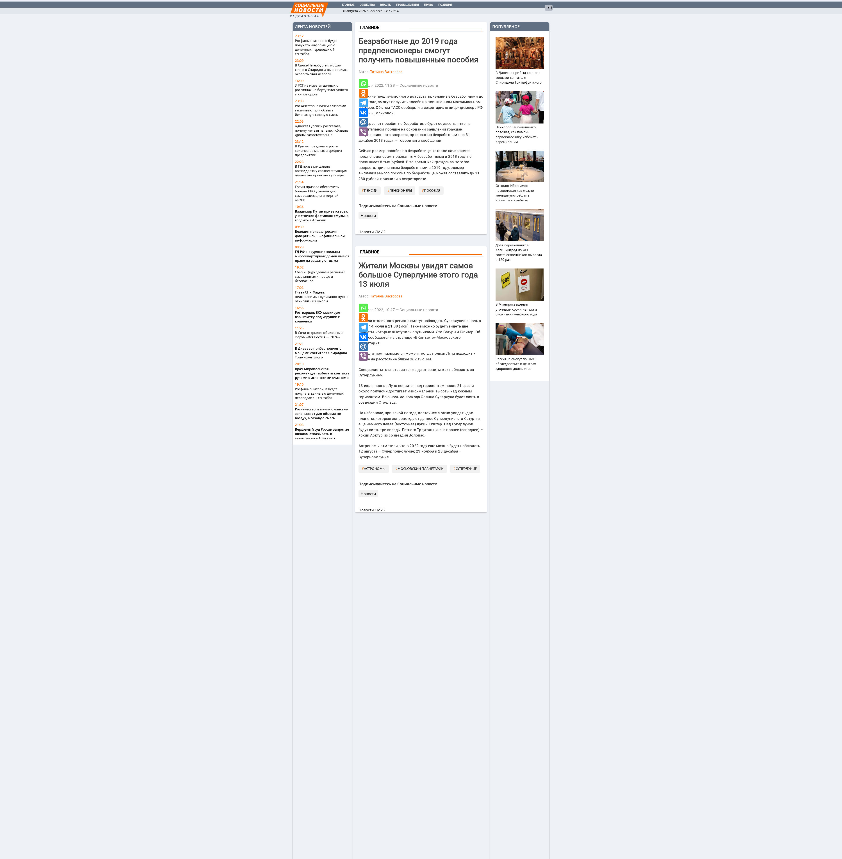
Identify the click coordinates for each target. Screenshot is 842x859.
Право (428, 4)
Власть (385, 4)
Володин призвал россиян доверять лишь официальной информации (320, 235)
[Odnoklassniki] (363, 93)
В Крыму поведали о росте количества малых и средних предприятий (318, 150)
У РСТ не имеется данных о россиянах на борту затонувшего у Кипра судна (321, 89)
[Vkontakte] (363, 112)
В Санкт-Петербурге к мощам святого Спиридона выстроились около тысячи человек (321, 69)
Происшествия (407, 4)
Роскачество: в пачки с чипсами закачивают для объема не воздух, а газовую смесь (321, 413)
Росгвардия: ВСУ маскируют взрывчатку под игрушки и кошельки (318, 316)
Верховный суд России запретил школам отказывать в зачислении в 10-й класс (322, 433)
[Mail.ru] (363, 122)
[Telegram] (363, 102)
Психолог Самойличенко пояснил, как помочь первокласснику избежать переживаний (517, 134)
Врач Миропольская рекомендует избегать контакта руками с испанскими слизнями (322, 373)
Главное (348, 4)
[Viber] (363, 131)
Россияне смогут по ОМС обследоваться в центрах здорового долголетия (516, 364)
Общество (367, 4)
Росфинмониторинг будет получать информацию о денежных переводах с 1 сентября (316, 47)
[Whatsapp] (363, 83)
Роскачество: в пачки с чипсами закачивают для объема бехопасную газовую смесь (320, 110)
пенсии (370, 190)
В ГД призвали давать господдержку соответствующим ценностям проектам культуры (321, 170)
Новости (368, 215)
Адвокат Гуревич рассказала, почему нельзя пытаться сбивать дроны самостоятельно (321, 130)
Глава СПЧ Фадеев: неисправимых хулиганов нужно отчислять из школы (321, 296)
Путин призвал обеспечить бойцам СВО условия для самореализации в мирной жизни (317, 193)
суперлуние (466, 468)
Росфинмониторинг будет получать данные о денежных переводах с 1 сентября (319, 393)
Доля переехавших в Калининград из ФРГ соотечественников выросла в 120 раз (519, 252)
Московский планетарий (421, 468)
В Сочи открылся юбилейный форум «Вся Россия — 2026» (319, 334)
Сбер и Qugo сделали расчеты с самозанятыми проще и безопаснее (320, 276)
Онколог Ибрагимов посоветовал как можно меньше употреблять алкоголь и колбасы (515, 192)
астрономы (374, 468)
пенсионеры (400, 190)
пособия (432, 190)
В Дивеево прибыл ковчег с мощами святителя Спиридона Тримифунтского (321, 352)
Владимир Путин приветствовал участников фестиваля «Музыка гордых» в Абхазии (322, 215)
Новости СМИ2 (372, 231)
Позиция (445, 4)
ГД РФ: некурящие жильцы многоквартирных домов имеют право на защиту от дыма (322, 256)
